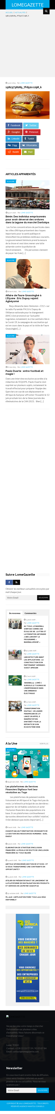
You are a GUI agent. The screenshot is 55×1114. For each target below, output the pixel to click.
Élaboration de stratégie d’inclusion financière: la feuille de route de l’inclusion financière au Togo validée (27, 850)
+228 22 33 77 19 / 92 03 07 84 (30, 1048)
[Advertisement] (27, 46)
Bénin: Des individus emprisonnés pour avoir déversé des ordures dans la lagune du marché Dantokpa (27, 219)
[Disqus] (28, 453)
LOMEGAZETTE (28, 4)
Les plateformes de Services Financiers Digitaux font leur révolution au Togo (22, 789)
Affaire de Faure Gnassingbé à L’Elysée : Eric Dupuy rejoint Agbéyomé (23, 298)
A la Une (11, 181)
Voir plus (44, 744)
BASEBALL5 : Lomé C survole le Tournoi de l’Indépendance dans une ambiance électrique (35, 688)
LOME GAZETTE (26, 83)
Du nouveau (14, 613)
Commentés (30, 613)
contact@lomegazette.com (26, 1051)
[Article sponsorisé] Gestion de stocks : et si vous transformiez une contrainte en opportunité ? (27, 866)
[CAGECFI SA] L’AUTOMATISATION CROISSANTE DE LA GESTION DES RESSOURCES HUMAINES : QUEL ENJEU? (27, 833)
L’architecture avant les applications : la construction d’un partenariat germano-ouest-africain (34, 662)
